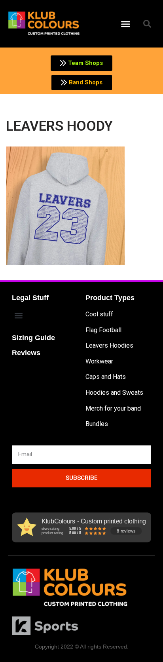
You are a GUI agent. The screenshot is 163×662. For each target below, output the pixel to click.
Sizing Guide (33, 338)
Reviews (26, 353)
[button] (125, 23)
